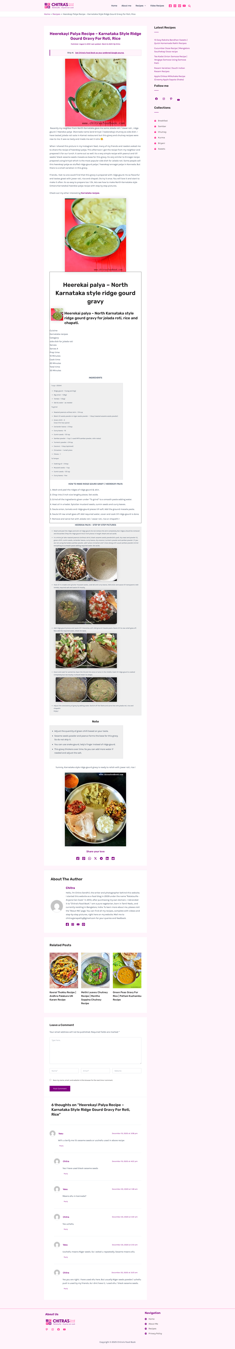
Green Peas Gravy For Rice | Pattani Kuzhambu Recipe (127, 996)
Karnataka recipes (90, 193)
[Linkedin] (107, 858)
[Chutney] (160, 132)
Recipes (139, 5)
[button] (144, 6)
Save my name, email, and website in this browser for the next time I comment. (83, 1080)
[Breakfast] (161, 120)
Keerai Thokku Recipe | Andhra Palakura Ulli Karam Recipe (63, 996)
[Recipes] (150, 1329)
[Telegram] (101, 858)
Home (114, 5)
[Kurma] (159, 137)
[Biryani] (159, 143)
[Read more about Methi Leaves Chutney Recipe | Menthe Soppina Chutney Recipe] (95, 970)
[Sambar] (160, 126)
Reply (61, 1146)
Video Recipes (157, 5)
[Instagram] (174, 5)
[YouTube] (184, 5)
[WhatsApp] (89, 858)
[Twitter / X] (95, 858)
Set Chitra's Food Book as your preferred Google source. (99, 53)
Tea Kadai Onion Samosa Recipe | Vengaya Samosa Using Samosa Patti (170, 59)
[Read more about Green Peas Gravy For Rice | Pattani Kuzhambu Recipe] (127, 970)
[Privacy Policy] (153, 1333)
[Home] (149, 1319)
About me (126, 5)
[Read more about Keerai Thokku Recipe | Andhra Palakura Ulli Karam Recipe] (64, 970)
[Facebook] (170, 5)
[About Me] (151, 1324)
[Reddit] (113, 858)
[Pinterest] (179, 5)
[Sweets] (159, 149)
